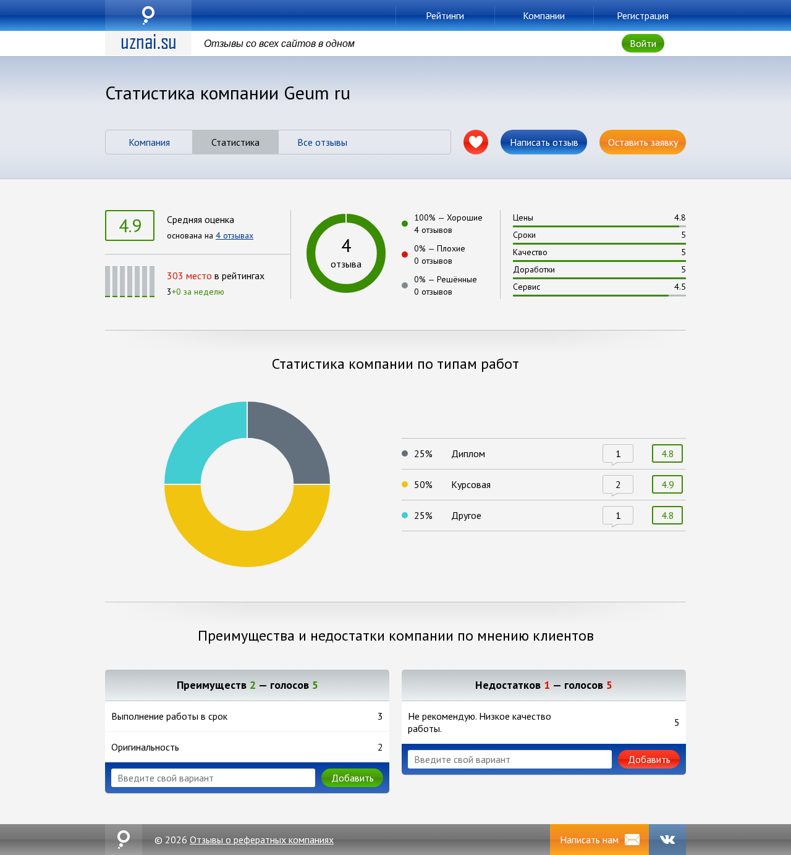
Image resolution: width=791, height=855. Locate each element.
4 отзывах (234, 235)
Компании (544, 15)
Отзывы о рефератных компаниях (262, 839)
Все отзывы (322, 142)
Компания (149, 142)
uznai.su (148, 15)
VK (667, 839)
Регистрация (643, 15)
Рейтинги (445, 15)
